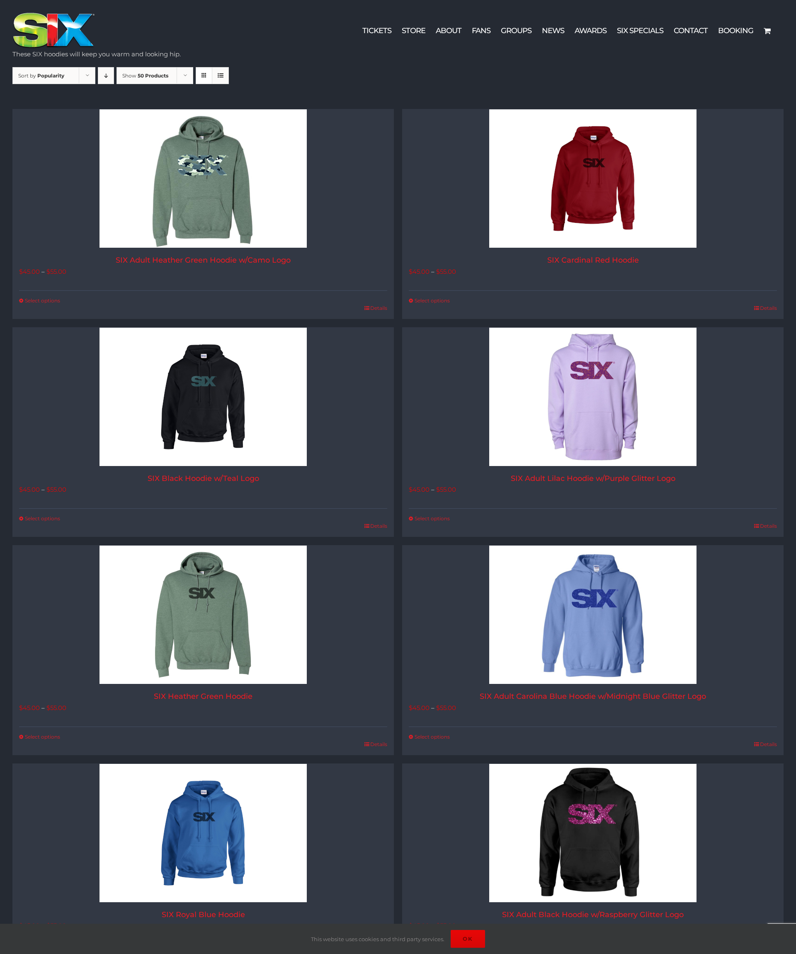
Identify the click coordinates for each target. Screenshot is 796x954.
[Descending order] (106, 75)
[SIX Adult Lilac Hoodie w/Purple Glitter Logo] (593, 397)
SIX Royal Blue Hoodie (203, 914)
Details (378, 308)
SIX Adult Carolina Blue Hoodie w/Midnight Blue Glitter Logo (593, 696)
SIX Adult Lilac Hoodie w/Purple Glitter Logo (593, 478)
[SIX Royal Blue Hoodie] (203, 833)
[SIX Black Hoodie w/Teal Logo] (203, 397)
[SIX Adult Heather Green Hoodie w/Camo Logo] (203, 178)
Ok (468, 938)
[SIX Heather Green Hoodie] (203, 615)
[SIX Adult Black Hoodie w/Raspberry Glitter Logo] (593, 833)
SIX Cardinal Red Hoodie (593, 260)
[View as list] (220, 76)
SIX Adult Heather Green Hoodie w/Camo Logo (203, 260)
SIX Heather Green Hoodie (203, 696)
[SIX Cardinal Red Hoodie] (593, 178)
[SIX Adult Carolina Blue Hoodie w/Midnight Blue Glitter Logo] (593, 615)
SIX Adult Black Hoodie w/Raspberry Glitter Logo (593, 914)
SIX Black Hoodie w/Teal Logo (203, 478)
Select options (42, 300)
